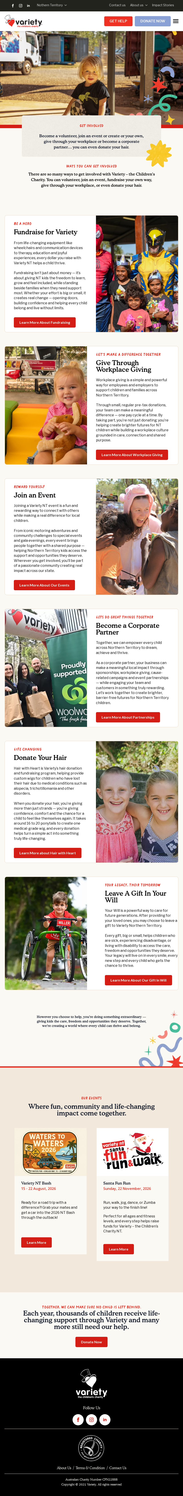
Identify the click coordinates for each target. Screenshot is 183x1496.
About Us (64, 1468)
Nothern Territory (50, 5)
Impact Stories (163, 5)
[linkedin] (28, 6)
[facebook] (13, 6)
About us (136, 5)
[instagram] (21, 6)
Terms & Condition (90, 1468)
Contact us (117, 5)
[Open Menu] (176, 21)
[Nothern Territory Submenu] (65, 5)
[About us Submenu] (145, 5)
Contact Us (117, 1468)
